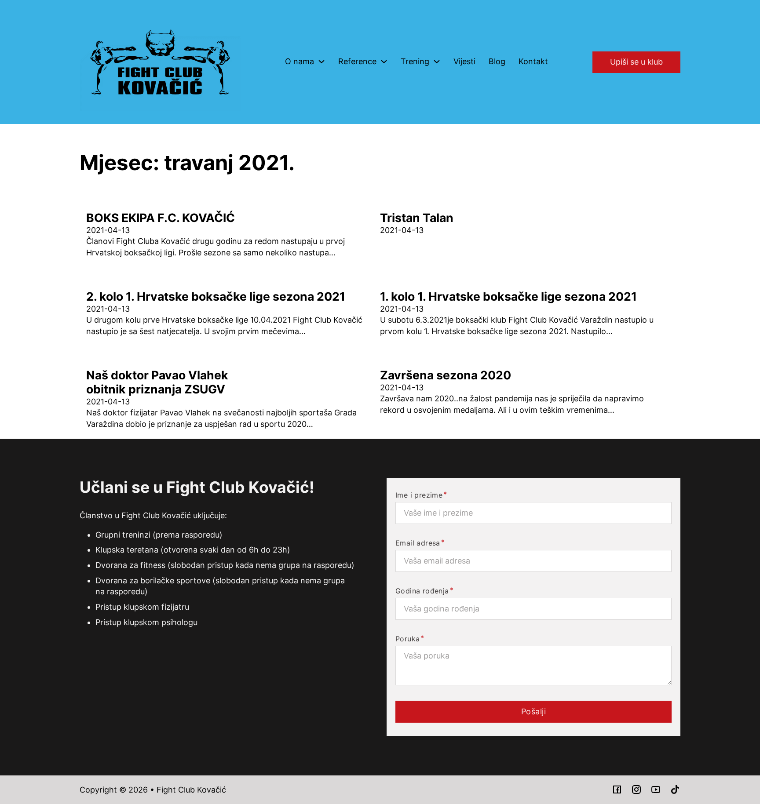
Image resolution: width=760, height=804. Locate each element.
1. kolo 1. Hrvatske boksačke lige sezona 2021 (508, 296)
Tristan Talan (416, 218)
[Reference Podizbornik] (383, 61)
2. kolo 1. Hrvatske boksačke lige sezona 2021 (215, 296)
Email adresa (417, 542)
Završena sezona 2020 (445, 375)
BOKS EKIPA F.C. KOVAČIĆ (160, 218)
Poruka (407, 638)
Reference (357, 61)
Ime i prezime (418, 494)
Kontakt (533, 61)
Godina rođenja (422, 590)
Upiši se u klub (636, 61)
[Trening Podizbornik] (436, 61)
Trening (415, 61)
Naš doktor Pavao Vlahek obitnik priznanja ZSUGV (157, 382)
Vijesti (464, 61)
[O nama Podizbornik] (321, 61)
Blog (497, 61)
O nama (299, 61)
